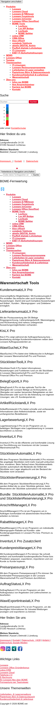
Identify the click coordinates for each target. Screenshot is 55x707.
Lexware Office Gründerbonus (14, 667)
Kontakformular (18, 128)
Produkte (11, 6)
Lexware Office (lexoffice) (25, 21)
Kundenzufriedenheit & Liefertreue (30, 75)
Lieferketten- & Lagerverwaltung (15, 694)
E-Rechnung (6, 677)
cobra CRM (18, 36)
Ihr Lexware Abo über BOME (14, 680)
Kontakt (16, 89)
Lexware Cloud (20, 11)
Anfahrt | (46, 640)
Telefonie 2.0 (6, 675)
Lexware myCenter (21, 19)
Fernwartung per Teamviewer (14, 682)
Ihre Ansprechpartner (23, 84)
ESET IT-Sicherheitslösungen (27, 53)
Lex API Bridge (26, 28)
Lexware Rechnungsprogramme (28, 67)
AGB (38, 640)
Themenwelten (13, 62)
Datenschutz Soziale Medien (14, 642)
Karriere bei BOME (21, 87)
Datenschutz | (29, 640)
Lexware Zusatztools (23, 16)
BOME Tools (18, 23)
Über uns (11, 79)
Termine (10, 60)
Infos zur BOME (20, 82)
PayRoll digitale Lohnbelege (27, 48)
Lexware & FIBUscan (23, 14)
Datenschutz (32, 161)
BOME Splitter (25, 33)
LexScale (23, 31)
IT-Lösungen (19, 50)
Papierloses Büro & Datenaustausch (31, 72)
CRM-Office (18, 38)
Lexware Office (14, 57)
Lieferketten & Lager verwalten (28, 70)
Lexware (16, 9)
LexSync (22, 26)
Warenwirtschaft (20, 77)
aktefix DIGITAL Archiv (24, 45)
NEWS (9, 55)
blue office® (18, 40)
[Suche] (1, 175)
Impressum (6, 161)
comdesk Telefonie (22, 43)
